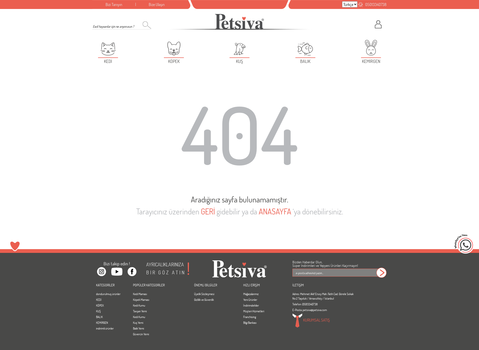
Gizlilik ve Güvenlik (204, 300)
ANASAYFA (275, 211)
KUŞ (98, 311)
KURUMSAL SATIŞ (316, 320)
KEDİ (99, 300)
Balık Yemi (138, 328)
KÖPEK (100, 305)
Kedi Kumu (139, 305)
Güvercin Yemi (141, 334)
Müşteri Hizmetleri (253, 311)
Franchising (249, 317)
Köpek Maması (141, 300)
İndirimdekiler (251, 305)
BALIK (99, 317)
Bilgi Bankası (249, 323)
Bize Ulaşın (157, 4)
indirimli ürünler (105, 328)
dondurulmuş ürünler (108, 294)
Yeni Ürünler (250, 300)
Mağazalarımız (251, 294)
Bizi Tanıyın (114, 4)
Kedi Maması (140, 294)
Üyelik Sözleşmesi (204, 294)
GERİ (208, 211)
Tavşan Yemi (140, 311)
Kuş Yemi (138, 323)
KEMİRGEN (102, 323)
